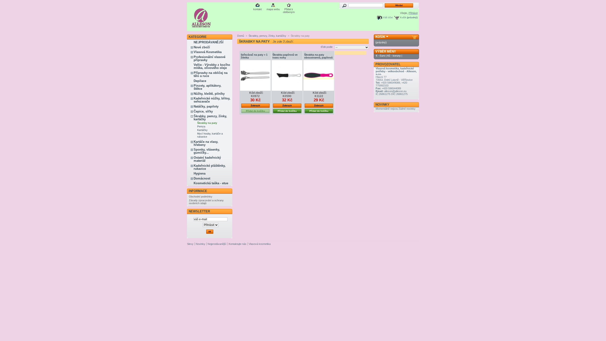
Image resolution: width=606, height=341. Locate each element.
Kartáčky (202, 130)
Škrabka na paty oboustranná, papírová (318, 56)
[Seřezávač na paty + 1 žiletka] (255, 75)
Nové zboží (202, 47)
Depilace (200, 81)
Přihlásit (413, 13)
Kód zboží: (256, 92)
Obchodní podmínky (200, 196)
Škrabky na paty (207, 122)
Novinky (382, 104)
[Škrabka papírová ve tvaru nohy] (287, 75)
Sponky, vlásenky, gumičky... (207, 151)
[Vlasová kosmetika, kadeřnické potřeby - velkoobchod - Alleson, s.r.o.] (201, 25)
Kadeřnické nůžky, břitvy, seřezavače (212, 100)
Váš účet (388, 17)
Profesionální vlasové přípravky (209, 58)
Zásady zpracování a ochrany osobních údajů (206, 202)
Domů (240, 35)
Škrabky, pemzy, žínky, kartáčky (210, 117)
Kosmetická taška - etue (211, 183)
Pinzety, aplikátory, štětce (207, 87)
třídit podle (327, 46)
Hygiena (199, 173)
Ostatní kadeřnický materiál (207, 159)
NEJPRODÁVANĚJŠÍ (208, 42)
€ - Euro (380, 55)
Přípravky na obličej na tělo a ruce (210, 74)
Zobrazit (255, 105)
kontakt (257, 9)
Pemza (201, 126)
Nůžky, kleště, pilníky (209, 93)
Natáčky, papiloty (206, 106)
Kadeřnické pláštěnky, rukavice (210, 167)
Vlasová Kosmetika (208, 52)
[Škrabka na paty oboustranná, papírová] (318, 75)
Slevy (190, 243)
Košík (403, 17)
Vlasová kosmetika (260, 243)
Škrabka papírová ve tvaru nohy (285, 56)
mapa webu (273, 9)
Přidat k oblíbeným (289, 9)
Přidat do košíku (287, 111)
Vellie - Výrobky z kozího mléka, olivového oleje (212, 66)
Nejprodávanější (217, 243)
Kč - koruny (394, 55)
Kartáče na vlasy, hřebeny (206, 143)
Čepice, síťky (203, 111)
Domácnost (202, 178)
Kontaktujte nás (237, 243)
